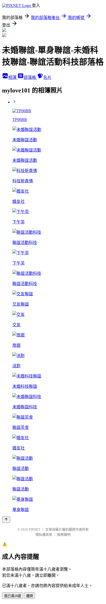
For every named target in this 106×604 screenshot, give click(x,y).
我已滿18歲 (12, 596)
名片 (47, 77)
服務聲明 (63, 534)
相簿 (12, 77)
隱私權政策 (44, 534)
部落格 (30, 77)
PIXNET (34, 529)
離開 (29, 596)
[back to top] (6, 519)
